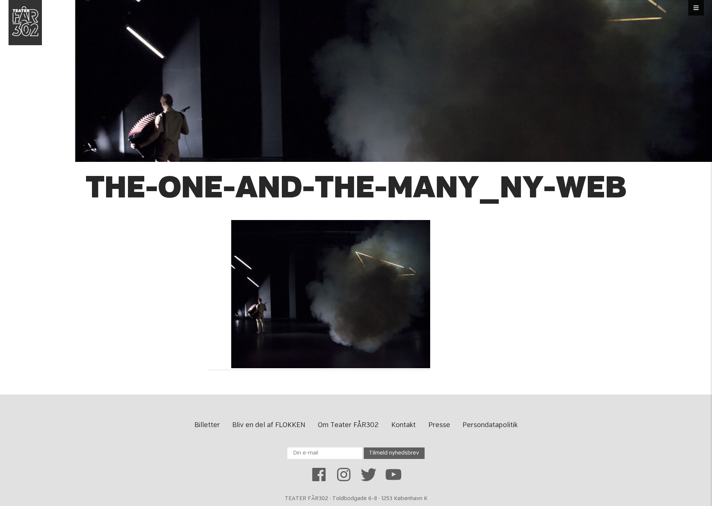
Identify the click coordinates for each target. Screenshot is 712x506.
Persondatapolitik (490, 425)
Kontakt (403, 425)
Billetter (207, 425)
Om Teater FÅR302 (348, 425)
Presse (439, 425)
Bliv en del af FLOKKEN (268, 425)
